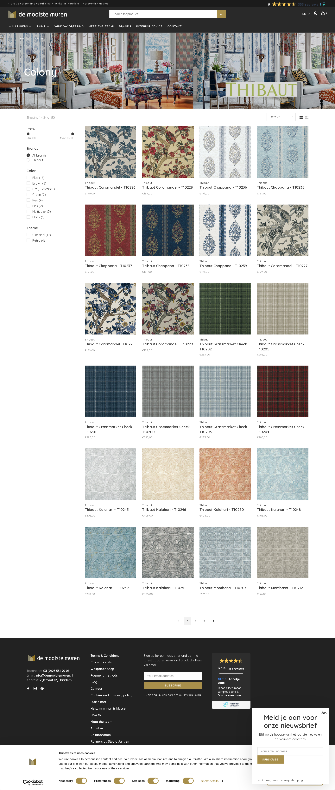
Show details (209, 780)
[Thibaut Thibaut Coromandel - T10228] (168, 152)
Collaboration (101, 735)
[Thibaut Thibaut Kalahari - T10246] (168, 474)
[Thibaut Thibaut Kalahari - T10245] (110, 474)
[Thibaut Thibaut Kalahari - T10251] (168, 553)
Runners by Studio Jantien (110, 741)
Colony (39, 38)
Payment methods (104, 675)
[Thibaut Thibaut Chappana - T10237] (110, 231)
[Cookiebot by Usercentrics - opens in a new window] (33, 782)
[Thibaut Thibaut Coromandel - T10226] (110, 152)
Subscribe (173, 685)
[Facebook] (28, 689)
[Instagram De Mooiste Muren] (35, 689)
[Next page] (213, 621)
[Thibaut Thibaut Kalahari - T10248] (282, 474)
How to (96, 715)
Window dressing (69, 26)
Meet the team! (101, 26)
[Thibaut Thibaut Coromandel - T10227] (282, 231)
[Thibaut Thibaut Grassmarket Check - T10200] (168, 392)
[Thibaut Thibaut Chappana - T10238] (168, 231)
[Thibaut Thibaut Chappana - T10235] (282, 152)
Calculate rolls (101, 662)
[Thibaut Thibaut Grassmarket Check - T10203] (225, 392)
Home (24, 38)
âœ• (323, 713)
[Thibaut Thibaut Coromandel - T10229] (168, 309)
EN (304, 14)
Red (37, 200)
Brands (125, 26)
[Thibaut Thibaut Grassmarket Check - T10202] (225, 309)
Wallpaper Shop (102, 669)
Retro (38, 240)
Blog (94, 682)
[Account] (315, 14)
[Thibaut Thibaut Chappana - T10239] (225, 231)
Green (39, 195)
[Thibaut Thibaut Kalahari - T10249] (110, 553)
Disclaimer (98, 702)
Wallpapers (18, 26)
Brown (39, 183)
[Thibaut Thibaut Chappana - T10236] (225, 152)
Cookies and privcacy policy (111, 695)
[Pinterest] (42, 689)
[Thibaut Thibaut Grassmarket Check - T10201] (110, 392)
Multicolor (41, 211)
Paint (41, 26)
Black (38, 217)
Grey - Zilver (43, 189)
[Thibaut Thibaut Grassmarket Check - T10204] (282, 392)
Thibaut (37, 160)
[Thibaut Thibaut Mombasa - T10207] (225, 553)
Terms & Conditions (105, 656)
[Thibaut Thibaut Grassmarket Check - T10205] (282, 309)
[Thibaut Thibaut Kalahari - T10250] (225, 474)
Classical (41, 235)
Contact (175, 26)
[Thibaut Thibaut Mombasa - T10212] (282, 553)
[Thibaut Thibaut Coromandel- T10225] (110, 309)
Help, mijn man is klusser (109, 708)
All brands (39, 155)
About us (97, 728)
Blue (38, 178)
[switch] (119, 781)
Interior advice (149, 26)
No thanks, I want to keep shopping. (280, 780)
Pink (37, 206)
